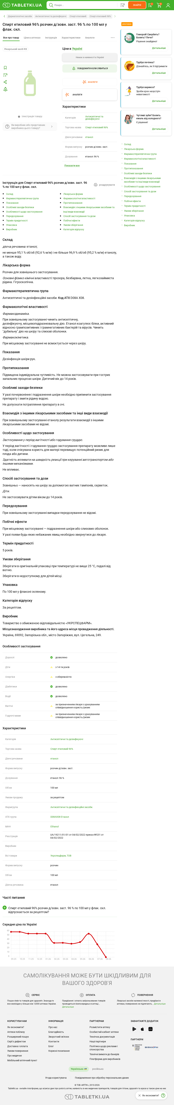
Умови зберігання (73, 225)
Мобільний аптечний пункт (22, 1060)
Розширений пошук (18, 1036)
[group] (89, 66)
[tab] (11, 38)
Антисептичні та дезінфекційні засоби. (71, 807)
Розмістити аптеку (100, 1027)
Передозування (14, 216)
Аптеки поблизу (16, 1032)
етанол (89, 137)
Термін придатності (17, 220)
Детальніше (68, 1007)
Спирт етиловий (78, 16)
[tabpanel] (60, 248)
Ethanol (54, 826)
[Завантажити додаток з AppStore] (142, 1029)
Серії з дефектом (16, 1041)
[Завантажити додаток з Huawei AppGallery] (150, 1029)
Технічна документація (102, 1036)
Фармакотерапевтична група (22, 198)
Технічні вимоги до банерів (104, 1054)
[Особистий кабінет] (168, 5)
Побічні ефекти (71, 220)
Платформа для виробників (105, 1059)
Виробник (11, 229)
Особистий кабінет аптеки (104, 1032)
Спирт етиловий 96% (100, 16)
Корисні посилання (59, 1050)
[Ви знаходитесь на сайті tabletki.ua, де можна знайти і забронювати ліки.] (22, 5)
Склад (9, 194)
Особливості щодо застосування (24, 211)
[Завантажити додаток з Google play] (134, 1029)
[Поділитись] (5, 82)
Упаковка (11, 225)
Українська (77, 1069)
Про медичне (14, 1055)
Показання (12, 202)
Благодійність (56, 1032)
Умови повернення (17, 1050)
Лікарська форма (73, 194)
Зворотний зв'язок (58, 1036)
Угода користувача (56, 1077)
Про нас (52, 1027)
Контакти (53, 1041)
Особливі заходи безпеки (20, 207)
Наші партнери (98, 1041)
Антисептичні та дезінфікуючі (50, 16)
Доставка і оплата (17, 1046)
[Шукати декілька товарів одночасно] (122, 5)
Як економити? (15, 1027)
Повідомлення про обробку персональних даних (102, 1077)
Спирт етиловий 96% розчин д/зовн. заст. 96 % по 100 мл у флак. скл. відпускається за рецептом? (57, 910)
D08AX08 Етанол (59, 816)
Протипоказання (72, 202)
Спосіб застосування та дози (79, 216)
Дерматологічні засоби (20, 16)
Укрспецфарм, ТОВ (60, 855)
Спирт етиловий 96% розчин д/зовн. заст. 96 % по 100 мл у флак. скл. (55, 27)
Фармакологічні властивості (79, 198)
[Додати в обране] (5, 68)
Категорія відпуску (73, 229)
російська (97, 1069)
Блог (51, 1046)
